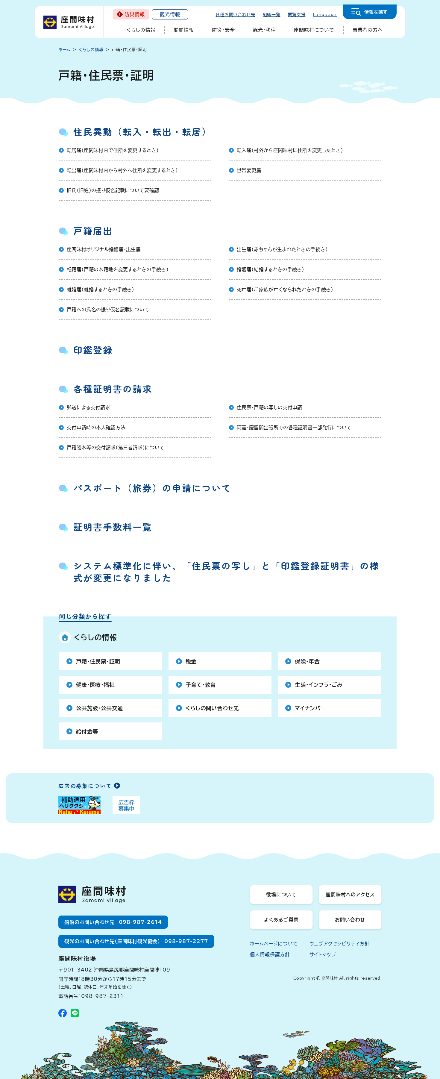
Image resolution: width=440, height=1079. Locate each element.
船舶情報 (184, 30)
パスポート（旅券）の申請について (152, 487)
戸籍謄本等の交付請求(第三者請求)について (116, 447)
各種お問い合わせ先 (235, 15)
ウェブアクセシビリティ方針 (339, 943)
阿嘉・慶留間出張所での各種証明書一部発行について (294, 427)
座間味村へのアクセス (350, 894)
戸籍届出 (93, 230)
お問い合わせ (350, 919)
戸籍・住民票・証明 (98, 661)
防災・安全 (223, 30)
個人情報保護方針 (270, 954)
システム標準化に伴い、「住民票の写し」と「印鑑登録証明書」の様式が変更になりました (226, 571)
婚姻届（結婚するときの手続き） (270, 269)
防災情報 (135, 14)
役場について (281, 894)
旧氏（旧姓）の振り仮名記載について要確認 (113, 190)
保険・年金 (307, 661)
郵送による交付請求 (88, 407)
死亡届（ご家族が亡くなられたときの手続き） (285, 289)
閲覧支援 (297, 15)
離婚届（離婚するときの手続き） (100, 289)
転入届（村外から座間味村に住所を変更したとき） (290, 150)
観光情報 (170, 14)
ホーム (64, 50)
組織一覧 (271, 15)
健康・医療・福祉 (95, 684)
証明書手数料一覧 (112, 526)
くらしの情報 (141, 30)
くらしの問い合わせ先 (212, 708)
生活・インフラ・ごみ (318, 684)
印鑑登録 (93, 349)
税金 (191, 661)
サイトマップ (322, 954)
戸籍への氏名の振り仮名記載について (108, 309)
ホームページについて (274, 943)
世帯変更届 (249, 170)
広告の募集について (85, 786)
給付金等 (87, 731)
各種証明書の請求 (112, 388)
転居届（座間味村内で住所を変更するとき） (113, 150)
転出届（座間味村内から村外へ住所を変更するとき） (122, 170)
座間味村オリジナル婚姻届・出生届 (104, 249)
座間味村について (314, 30)
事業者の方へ (368, 30)
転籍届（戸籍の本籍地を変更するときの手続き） (118, 269)
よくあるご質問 (281, 919)
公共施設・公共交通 (99, 708)
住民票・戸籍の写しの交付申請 (269, 407)
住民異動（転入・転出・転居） (142, 131)
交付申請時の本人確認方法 (96, 427)
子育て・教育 (201, 684)
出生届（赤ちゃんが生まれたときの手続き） (282, 249)
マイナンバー (310, 708)
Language (325, 15)
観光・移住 (264, 30)
